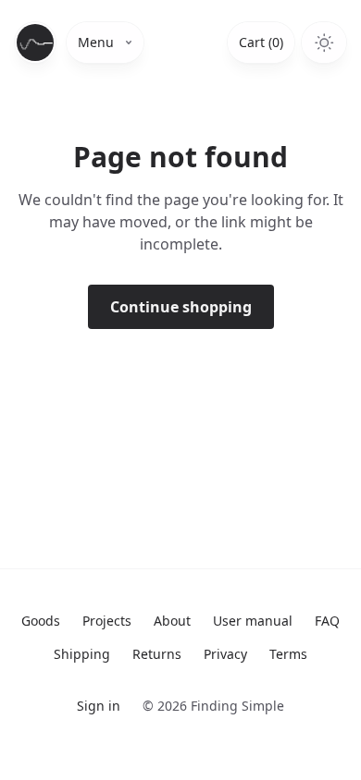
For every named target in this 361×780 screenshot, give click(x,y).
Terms (288, 654)
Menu (96, 42)
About (172, 620)
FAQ (327, 620)
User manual (253, 620)
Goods (40, 620)
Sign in (98, 705)
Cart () (261, 42)
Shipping (82, 654)
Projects (106, 620)
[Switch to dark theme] (324, 42)
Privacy (225, 654)
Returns (156, 654)
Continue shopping (181, 307)
